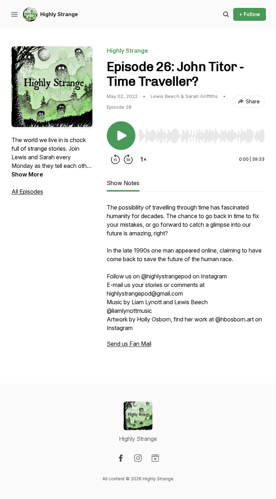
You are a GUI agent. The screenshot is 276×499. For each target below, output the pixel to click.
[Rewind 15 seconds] (115, 159)
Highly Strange (59, 14)
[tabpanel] (185, 279)
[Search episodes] (226, 14)
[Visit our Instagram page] (138, 458)
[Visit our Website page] (155, 458)
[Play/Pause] (121, 135)
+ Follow (249, 14)
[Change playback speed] (143, 159)
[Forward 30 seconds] (128, 159)
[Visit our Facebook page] (120, 458)
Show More (27, 174)
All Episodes (27, 191)
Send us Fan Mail (129, 343)
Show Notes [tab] (123, 183)
